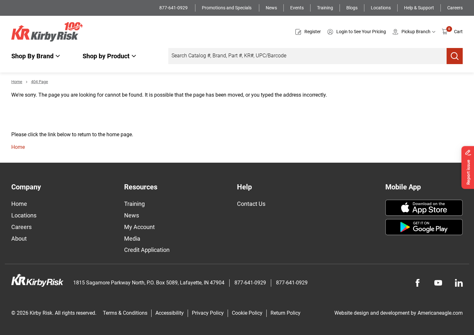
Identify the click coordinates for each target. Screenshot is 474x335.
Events (297, 7)
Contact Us (251, 203)
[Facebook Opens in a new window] (417, 283)
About (19, 238)
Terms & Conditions (125, 313)
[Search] (455, 56)
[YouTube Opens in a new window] (438, 283)
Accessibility (169, 313)
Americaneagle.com (440, 313)
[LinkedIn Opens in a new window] (459, 283)
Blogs (352, 7)
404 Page (39, 81)
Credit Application (147, 249)
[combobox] (307, 56)
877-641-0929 (174, 7)
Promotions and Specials (227, 7)
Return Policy (286, 313)
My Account (139, 227)
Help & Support (419, 7)
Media (132, 238)
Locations (381, 7)
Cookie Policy (247, 313)
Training (325, 7)
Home (16, 81)
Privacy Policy (208, 313)
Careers (455, 7)
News (271, 7)
